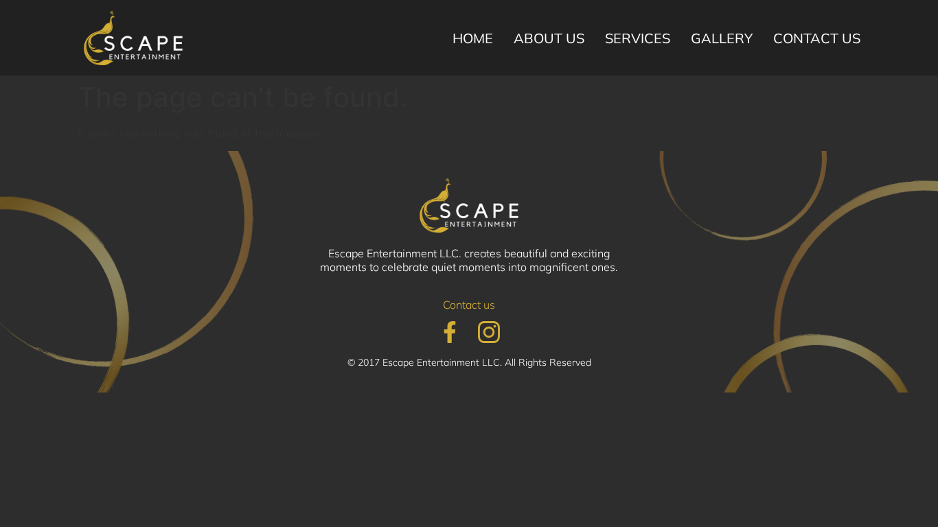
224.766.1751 (373, 86)
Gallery (722, 38)
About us (549, 38)
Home (473, 38)
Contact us (816, 38)
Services (637, 38)
